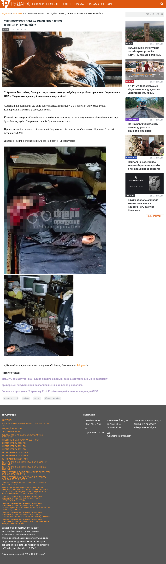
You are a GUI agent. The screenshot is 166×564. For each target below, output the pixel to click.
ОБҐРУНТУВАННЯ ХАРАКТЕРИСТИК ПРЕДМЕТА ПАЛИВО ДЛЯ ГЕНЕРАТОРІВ (24, 478)
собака (26, 398)
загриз (37, 398)
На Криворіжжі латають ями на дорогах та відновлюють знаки (143, 127)
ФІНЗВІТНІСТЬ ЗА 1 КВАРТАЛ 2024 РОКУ (20, 440)
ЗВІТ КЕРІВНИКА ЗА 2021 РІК (15, 452)
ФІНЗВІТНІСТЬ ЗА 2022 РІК (14, 446)
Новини (17, 13)
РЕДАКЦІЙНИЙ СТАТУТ (13, 428)
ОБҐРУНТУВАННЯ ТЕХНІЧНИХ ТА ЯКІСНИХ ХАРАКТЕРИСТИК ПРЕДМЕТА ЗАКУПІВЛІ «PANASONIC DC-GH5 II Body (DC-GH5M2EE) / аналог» (26, 514)
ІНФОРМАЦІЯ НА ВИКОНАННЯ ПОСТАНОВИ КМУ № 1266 (25, 424)
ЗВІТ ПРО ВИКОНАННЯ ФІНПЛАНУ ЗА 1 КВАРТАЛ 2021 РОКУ (24, 463)
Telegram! (82, 365)
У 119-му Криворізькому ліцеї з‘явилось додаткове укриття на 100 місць (144, 89)
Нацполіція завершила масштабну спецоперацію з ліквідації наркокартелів (144, 165)
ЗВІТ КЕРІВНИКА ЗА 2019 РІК (15, 459)
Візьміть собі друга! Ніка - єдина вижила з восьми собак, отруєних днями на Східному (54, 378)
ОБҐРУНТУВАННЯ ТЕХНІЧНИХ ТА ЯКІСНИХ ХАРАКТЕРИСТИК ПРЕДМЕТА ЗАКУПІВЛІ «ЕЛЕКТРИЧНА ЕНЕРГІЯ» (22, 498)
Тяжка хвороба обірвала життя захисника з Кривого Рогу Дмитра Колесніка (143, 205)
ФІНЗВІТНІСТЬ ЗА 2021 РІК (14, 449)
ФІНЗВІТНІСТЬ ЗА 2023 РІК (14, 443)
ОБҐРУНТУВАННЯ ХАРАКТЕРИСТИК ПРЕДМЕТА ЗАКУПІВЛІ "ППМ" (24, 483)
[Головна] (5, 7)
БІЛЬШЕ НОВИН (155, 216)
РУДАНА (20, 4)
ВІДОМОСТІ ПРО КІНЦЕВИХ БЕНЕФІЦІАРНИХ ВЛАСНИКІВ (22, 436)
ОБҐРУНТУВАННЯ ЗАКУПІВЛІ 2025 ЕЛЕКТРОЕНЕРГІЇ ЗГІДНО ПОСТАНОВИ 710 (26, 473)
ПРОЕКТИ (52, 4)
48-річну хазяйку (52, 398)
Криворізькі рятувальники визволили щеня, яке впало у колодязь (42, 385)
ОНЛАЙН (107, 4)
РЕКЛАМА (92, 4)
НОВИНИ (38, 4)
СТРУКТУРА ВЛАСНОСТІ (13, 432)
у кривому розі (11, 398)
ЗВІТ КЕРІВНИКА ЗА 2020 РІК (15, 456)
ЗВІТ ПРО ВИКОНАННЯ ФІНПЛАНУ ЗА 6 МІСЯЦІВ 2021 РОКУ (24, 468)
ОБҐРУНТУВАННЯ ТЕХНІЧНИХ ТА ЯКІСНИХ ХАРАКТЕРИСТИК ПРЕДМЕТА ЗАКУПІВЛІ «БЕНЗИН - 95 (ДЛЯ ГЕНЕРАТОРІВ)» (26, 522)
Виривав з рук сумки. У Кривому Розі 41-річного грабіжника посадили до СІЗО (50, 391)
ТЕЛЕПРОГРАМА (72, 4)
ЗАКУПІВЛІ (7, 420)
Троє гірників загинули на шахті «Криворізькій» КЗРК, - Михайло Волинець (144, 51)
